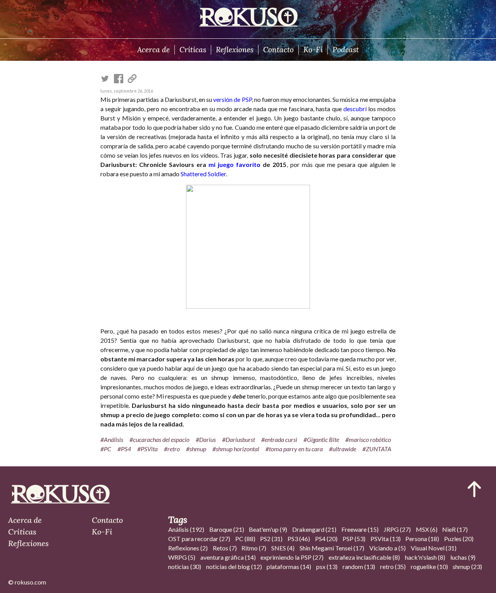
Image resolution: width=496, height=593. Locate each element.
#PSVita (147, 448)
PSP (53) (354, 538)
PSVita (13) (385, 538)
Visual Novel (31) (433, 548)
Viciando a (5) (387, 548)
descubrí (355, 108)
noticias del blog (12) (234, 566)
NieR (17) (455, 529)
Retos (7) (225, 548)
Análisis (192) (186, 529)
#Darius (206, 439)
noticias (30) (184, 566)
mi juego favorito (234, 164)
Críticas (192, 49)
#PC (105, 448)
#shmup (196, 448)
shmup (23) (467, 566)
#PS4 (124, 448)
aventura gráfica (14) (228, 557)
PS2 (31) (271, 538)
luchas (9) (462, 557)
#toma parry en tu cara (294, 448)
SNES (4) (282, 548)
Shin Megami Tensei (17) (332, 548)
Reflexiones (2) (188, 548)
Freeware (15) (360, 529)
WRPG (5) (181, 557)
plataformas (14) (289, 566)
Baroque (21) (226, 529)
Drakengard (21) (314, 529)
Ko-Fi (313, 49)
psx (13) (327, 566)
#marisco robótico (368, 439)
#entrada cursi (279, 439)
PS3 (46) (299, 538)
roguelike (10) (429, 566)
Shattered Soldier (203, 173)
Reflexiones (234, 49)
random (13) (359, 566)
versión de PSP (232, 99)
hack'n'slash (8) (425, 557)
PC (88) (245, 538)
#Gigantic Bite (321, 439)
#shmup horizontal (235, 448)
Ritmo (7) (253, 548)
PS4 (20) (326, 538)
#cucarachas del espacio (159, 439)
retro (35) (393, 566)
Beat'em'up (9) (268, 529)
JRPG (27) (397, 529)
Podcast (345, 49)
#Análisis (111, 439)
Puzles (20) (459, 538)
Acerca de (153, 49)
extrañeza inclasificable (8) (364, 557)
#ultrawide (342, 448)
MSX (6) (426, 529)
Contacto (278, 49)
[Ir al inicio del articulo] (474, 489)
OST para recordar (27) (199, 538)
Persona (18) (422, 538)
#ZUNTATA (376, 448)
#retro (172, 448)
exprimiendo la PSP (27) (292, 557)
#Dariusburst (238, 439)
